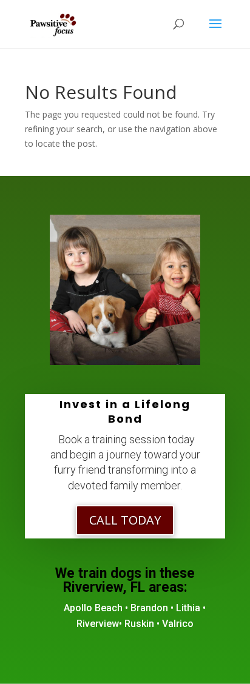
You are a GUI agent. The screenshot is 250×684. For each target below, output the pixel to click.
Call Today (125, 520)
